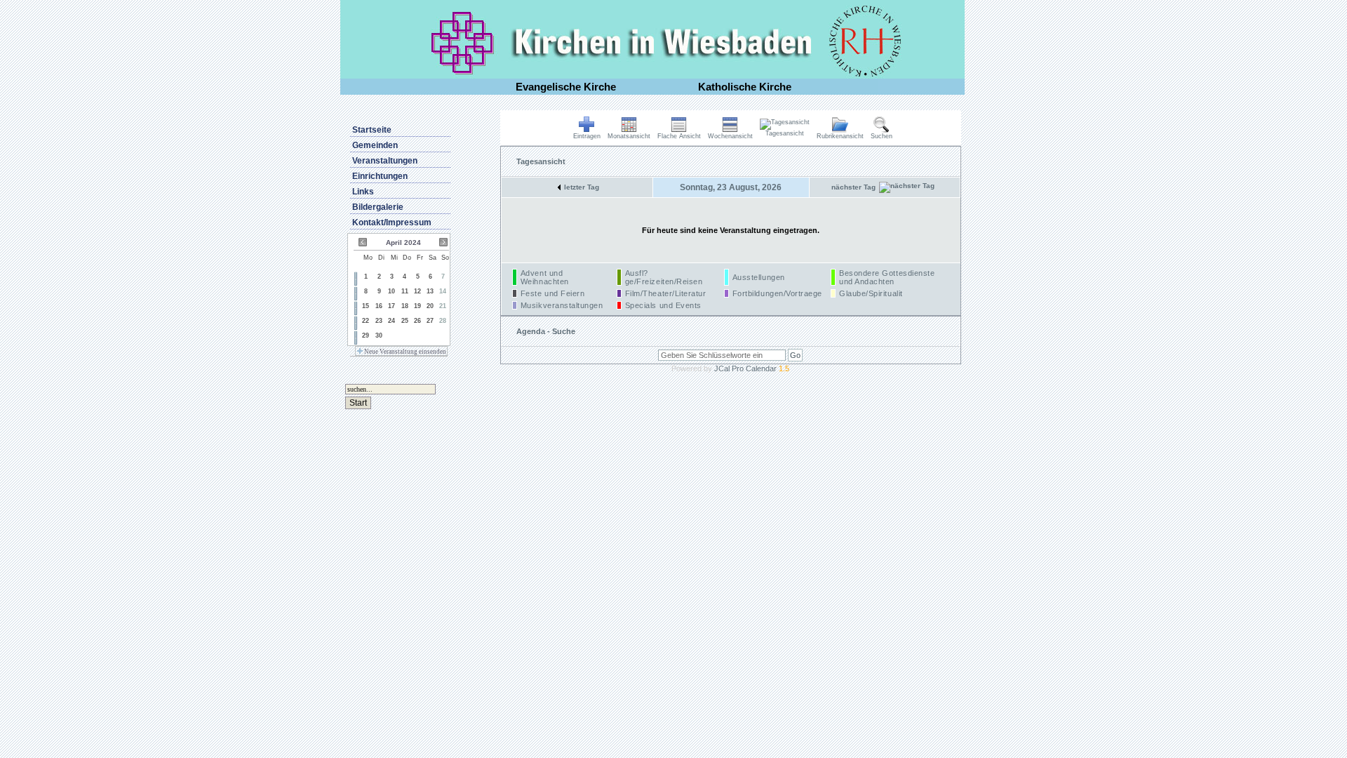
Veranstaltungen (384, 161)
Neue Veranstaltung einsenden (404, 351)
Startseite (371, 130)
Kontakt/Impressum (391, 222)
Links (363, 192)
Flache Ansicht (679, 136)
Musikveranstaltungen (562, 305)
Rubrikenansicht (840, 136)
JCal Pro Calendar (751, 368)
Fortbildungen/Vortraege (777, 293)
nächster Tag (853, 187)
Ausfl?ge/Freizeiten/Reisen (664, 277)
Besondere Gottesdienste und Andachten (886, 277)
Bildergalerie (377, 207)
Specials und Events (663, 305)
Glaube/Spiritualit (871, 293)
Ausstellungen (758, 277)
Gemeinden (375, 145)
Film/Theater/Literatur (665, 293)
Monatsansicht (629, 136)
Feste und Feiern (553, 293)
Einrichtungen (380, 176)
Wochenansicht (730, 136)
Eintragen (587, 136)
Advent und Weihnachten (545, 277)
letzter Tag (581, 187)
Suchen (881, 136)
